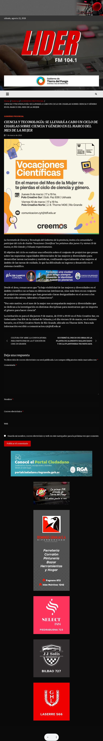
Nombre (8, 399)
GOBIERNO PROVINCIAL (14, 116)
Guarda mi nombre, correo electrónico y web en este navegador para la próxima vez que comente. (53, 436)
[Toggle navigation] (7, 94)
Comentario (10, 365)
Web (6, 424)
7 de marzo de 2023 (14, 135)
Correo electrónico (13, 411)
